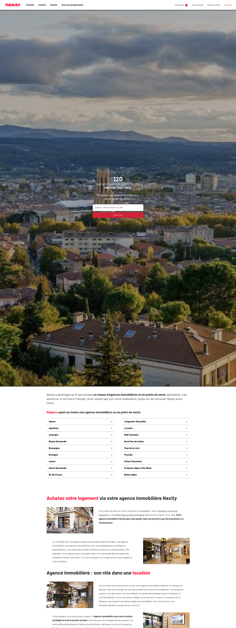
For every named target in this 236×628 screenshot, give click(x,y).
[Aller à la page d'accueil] (13, 5)
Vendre (53, 4)
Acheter (30, 4)
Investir (42, 4)
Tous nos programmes (72, 4)
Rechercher (117, 215)
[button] (80, 421)
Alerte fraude (197, 5)
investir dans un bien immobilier (129, 514)
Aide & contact (213, 5)
